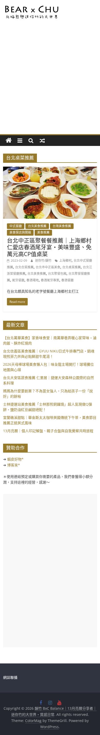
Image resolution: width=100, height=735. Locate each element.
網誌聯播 (10, 677)
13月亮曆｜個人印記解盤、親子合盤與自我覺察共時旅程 (48, 430)
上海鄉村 (65, 260)
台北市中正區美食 (48, 267)
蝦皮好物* (15, 459)
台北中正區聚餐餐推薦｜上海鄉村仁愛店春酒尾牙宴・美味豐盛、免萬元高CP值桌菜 (49, 247)
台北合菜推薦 (24, 267)
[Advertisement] (50, 82)
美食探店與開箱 (20, 232)
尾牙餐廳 (18, 280)
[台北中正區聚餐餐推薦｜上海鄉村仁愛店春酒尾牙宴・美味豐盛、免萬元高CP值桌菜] (50, 170)
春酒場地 (32, 280)
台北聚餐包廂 (57, 273)
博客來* (13, 465)
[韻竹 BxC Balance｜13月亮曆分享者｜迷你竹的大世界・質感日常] (8, 140)
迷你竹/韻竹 (43, 260)
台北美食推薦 (37, 226)
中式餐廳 (15, 226)
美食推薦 (43, 232)
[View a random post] (42, 140)
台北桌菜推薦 (71, 267)
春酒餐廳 (67, 280)
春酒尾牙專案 (50, 280)
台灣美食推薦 (62, 226)
